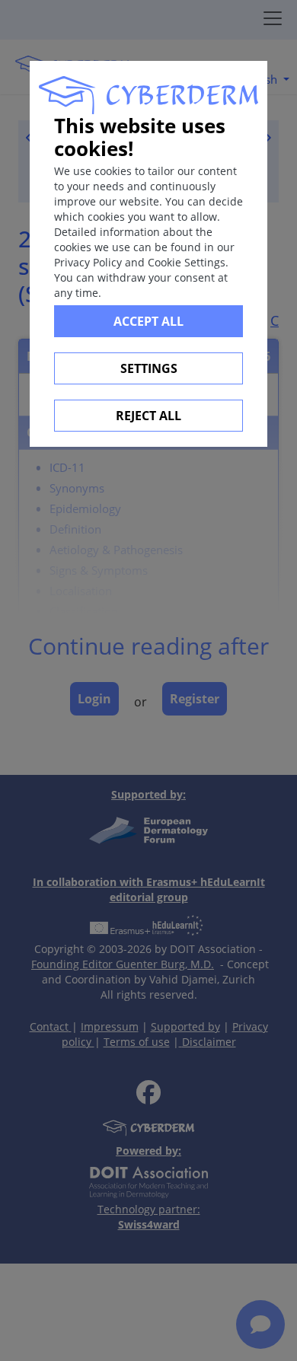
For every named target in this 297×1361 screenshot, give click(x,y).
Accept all (148, 321)
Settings (148, 368)
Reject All (148, 415)
